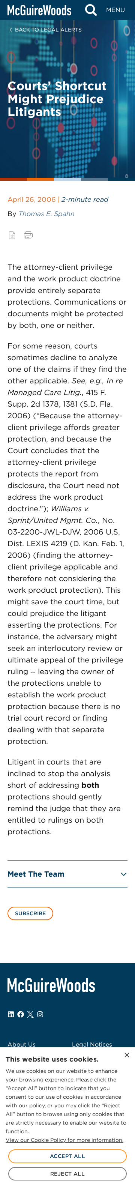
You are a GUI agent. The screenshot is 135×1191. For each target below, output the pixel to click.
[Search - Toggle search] (91, 10)
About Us (22, 1044)
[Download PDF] (12, 235)
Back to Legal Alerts (48, 30)
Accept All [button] (67, 1156)
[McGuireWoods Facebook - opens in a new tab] (20, 1014)
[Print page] (28, 235)
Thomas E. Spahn (46, 214)
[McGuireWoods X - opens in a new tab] (30, 1014)
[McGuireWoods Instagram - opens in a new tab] (40, 1014)
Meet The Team (36, 874)
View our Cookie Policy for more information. (64, 1140)
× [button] (126, 1055)
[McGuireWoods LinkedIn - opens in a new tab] (11, 1014)
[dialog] (67, 1119)
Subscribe (30, 913)
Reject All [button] (67, 1174)
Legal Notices (92, 1044)
